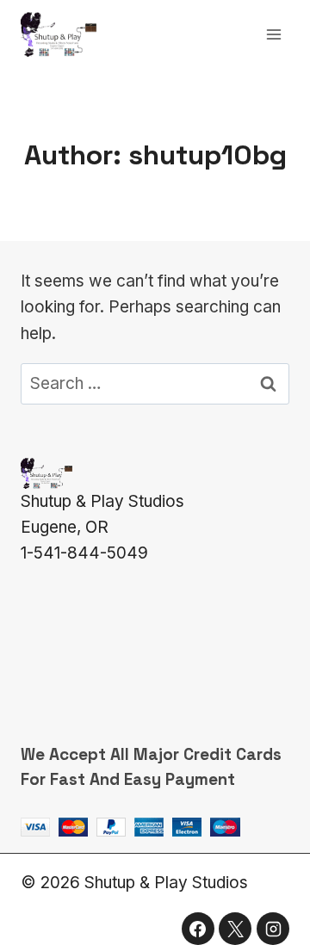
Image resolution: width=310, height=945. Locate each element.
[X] (235, 928)
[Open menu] (273, 34)
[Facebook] (198, 928)
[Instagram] (273, 928)
